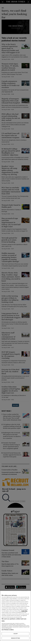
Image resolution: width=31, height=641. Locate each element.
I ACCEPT (15, 633)
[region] (15, 616)
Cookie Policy (24, 611)
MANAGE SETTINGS (15, 638)
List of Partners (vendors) (8, 629)
